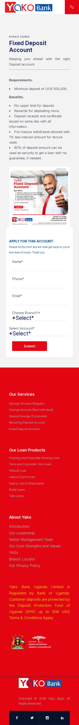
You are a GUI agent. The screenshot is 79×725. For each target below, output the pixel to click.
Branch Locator (22, 559)
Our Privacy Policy (24, 565)
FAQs (13, 552)
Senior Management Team (31, 539)
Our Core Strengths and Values (35, 546)
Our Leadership (22, 533)
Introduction (19, 526)
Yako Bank (56, 698)
